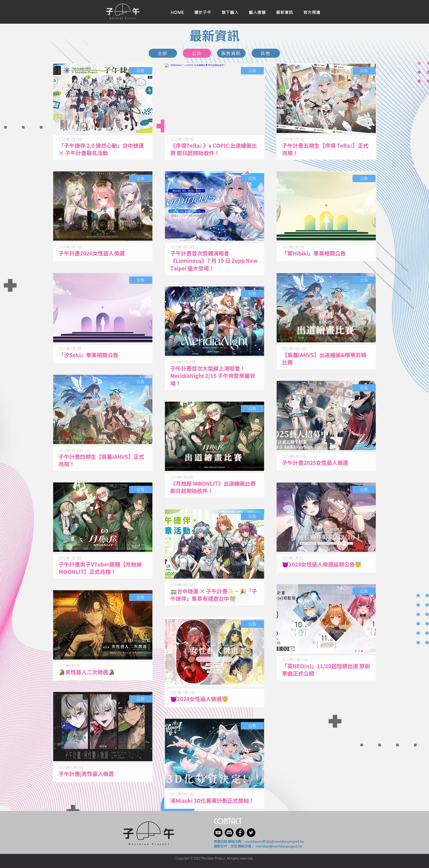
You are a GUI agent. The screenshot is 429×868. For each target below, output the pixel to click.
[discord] (229, 832)
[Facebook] (240, 832)
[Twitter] (251, 832)
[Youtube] (218, 832)
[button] (312, 12)
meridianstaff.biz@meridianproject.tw (274, 841)
